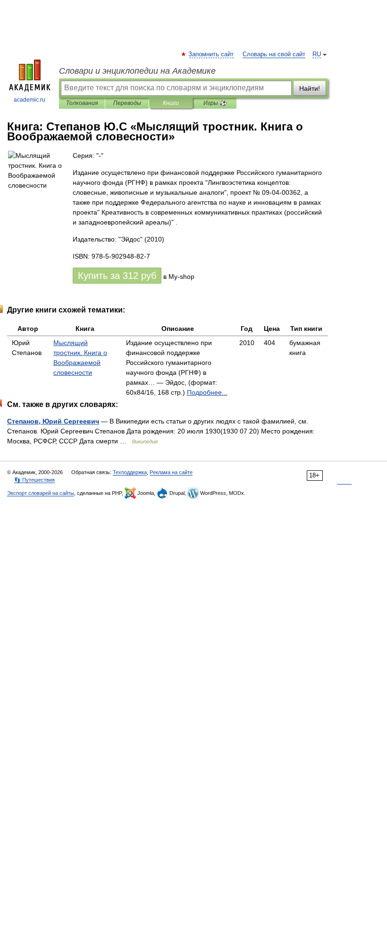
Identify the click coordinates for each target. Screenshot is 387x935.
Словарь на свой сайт (274, 54)
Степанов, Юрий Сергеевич (53, 421)
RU (316, 54)
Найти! (309, 88)
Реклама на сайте (171, 472)
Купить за (117, 275)
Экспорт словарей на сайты (40, 493)
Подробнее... (207, 392)
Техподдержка (130, 472)
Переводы (127, 103)
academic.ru (29, 99)
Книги (171, 103)
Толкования (82, 103)
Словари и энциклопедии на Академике (137, 71)
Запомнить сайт (211, 54)
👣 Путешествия (34, 480)
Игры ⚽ (215, 103)
